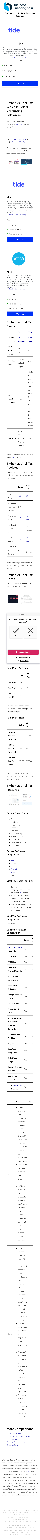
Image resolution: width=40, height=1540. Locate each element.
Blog (7, 1517)
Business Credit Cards (20, 1515)
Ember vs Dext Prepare (16, 1442)
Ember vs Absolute (14, 1433)
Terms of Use (23, 1519)
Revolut (14, 869)
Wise (13, 872)
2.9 (19, 539)
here (13, 457)
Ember (14, 142)
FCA (27, 1471)
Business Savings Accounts (27, 1512)
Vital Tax (22, 142)
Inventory (17, 1085)
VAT (20, 893)
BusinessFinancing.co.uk (20, 6)
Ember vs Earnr (12, 1445)
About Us (14, 1517)
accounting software (19, 139)
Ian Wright (19, 124)
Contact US (23, 1517)
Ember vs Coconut (14, 1439)
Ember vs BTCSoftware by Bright (19, 1436)
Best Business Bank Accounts (14, 1510)
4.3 (19, 518)
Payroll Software (15, 947)
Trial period (14, 57)
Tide (12, 860)
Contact (21, 57)
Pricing (27, 57)
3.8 (27, 496)
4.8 (19, 496)
